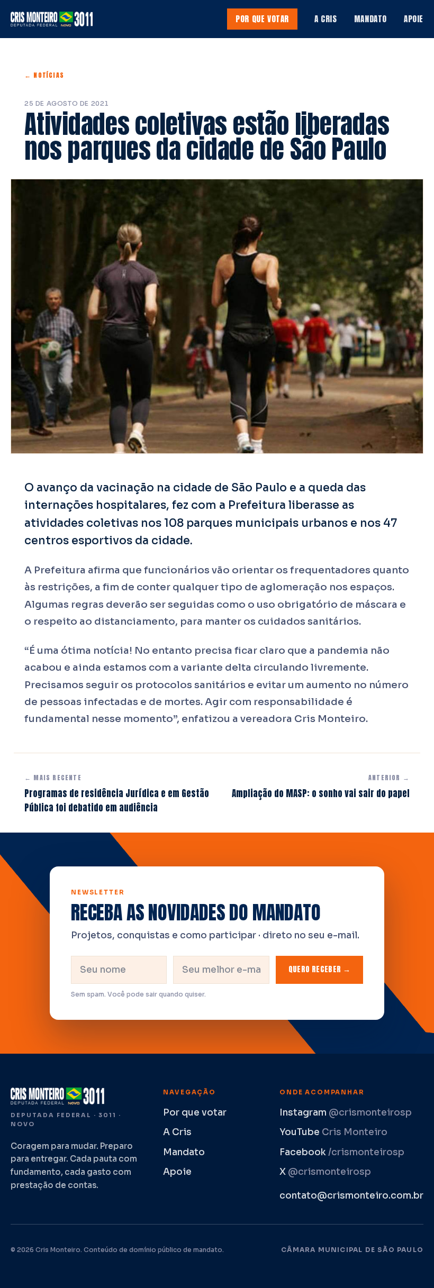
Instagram (345, 1112)
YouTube (333, 1132)
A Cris (325, 19)
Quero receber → (319, 969)
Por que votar (262, 19)
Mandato (370, 19)
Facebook (341, 1152)
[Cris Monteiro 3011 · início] (54, 19)
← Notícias (44, 75)
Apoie (413, 19)
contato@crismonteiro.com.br (351, 1195)
